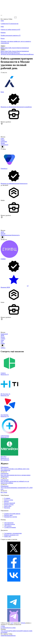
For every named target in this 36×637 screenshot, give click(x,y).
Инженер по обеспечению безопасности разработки (16, 107)
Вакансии (4, 52)
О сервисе (7, 498)
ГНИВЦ (3, 259)
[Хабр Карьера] (7, 17)
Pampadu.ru (4, 168)
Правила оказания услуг (11, 535)
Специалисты (11, 52)
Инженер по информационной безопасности (14, 183)
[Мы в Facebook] (14, 567)
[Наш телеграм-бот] (14, 621)
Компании (15, 54)
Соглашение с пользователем (13, 533)
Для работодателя (9, 524)
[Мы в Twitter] (14, 554)
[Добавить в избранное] (2, 147)
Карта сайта (7, 506)
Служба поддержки (10, 527)
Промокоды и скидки (10, 516)
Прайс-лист (7, 536)
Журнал (31, 54)
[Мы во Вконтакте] (14, 581)
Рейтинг (20, 54)
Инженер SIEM (5, 287)
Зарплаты (26, 54)
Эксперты (9, 54)
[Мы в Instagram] (14, 594)
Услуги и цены (8, 500)
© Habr (3, 626)
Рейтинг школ (8, 515)
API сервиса (7, 526)
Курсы (14, 635)
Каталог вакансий (9, 503)
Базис (2, 92)
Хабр (2, 635)
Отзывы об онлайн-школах (12, 513)
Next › (4, 347)
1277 (12, 623)
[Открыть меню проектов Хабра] (1, 15)
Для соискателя (8, 522)
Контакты (7, 507)
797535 (23, 623)
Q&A (5, 635)
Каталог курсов (8, 504)
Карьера (9, 635)
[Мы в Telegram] (14, 608)
